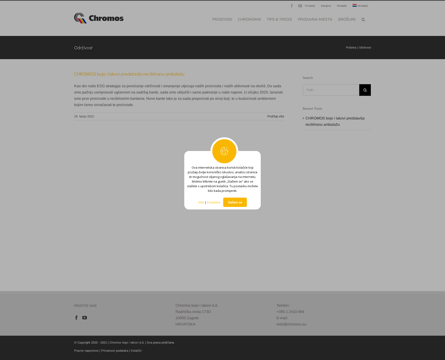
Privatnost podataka (114, 350)
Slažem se (235, 202)
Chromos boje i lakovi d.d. (126, 342)
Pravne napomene (86, 350)
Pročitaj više (275, 116)
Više (201, 202)
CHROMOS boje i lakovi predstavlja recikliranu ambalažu (129, 74)
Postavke (213, 202)
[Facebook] (76, 317)
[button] (363, 19)
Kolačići (136, 350)
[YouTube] (84, 317)
